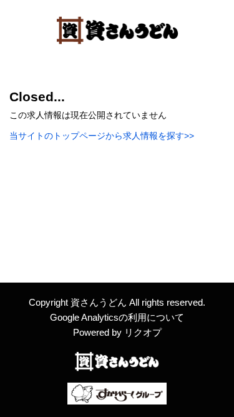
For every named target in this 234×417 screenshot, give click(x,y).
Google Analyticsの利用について (117, 317)
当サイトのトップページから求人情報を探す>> (101, 136)
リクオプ (143, 332)
